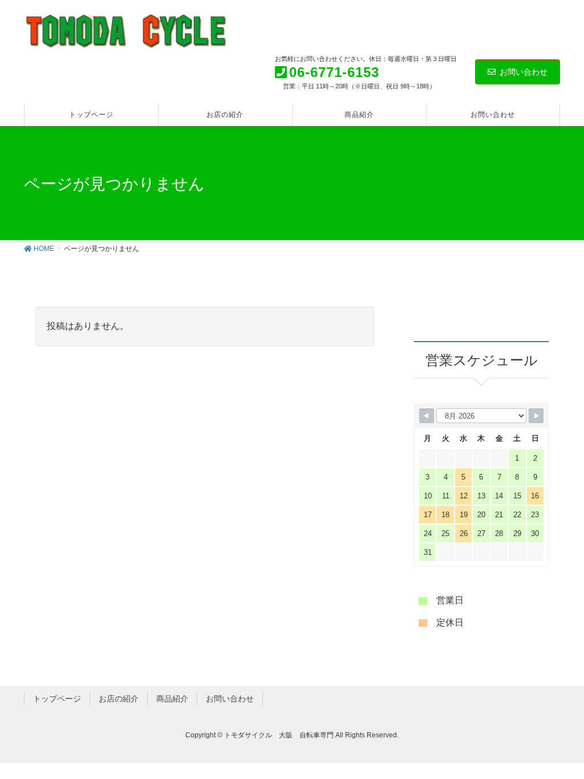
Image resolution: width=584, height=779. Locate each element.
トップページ (57, 698)
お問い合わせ (524, 71)
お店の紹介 (119, 698)
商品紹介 (172, 698)
